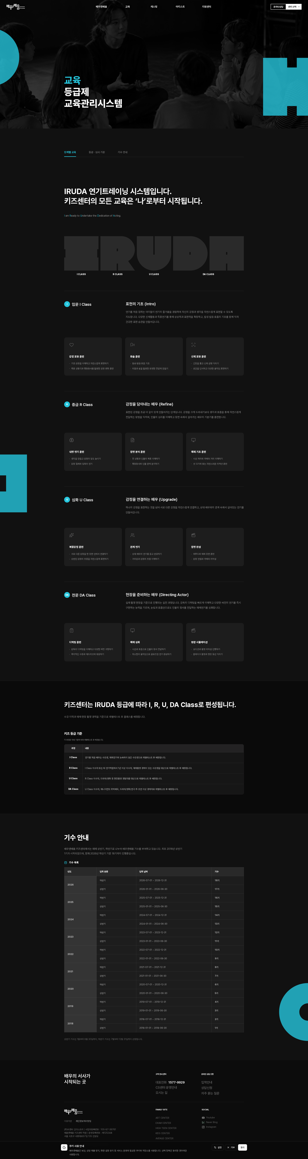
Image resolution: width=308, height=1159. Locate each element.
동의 (242, 1147)
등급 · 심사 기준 (97, 152)
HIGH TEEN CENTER (166, 1128)
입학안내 (206, 1082)
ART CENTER (162, 1118)
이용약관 (68, 1121)
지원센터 (206, 6)
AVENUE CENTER (164, 1138)
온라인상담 (278, 6)
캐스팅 (154, 6)
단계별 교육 (70, 152)
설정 (220, 1147)
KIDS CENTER (163, 1133)
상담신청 (206, 1088)
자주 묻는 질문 (210, 1093)
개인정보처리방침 (83, 1121)
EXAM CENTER (163, 1123)
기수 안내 (122, 152)
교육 (127, 6)
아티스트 (180, 6)
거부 (233, 1147)
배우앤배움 (101, 6)
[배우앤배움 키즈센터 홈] (73, 1111)
